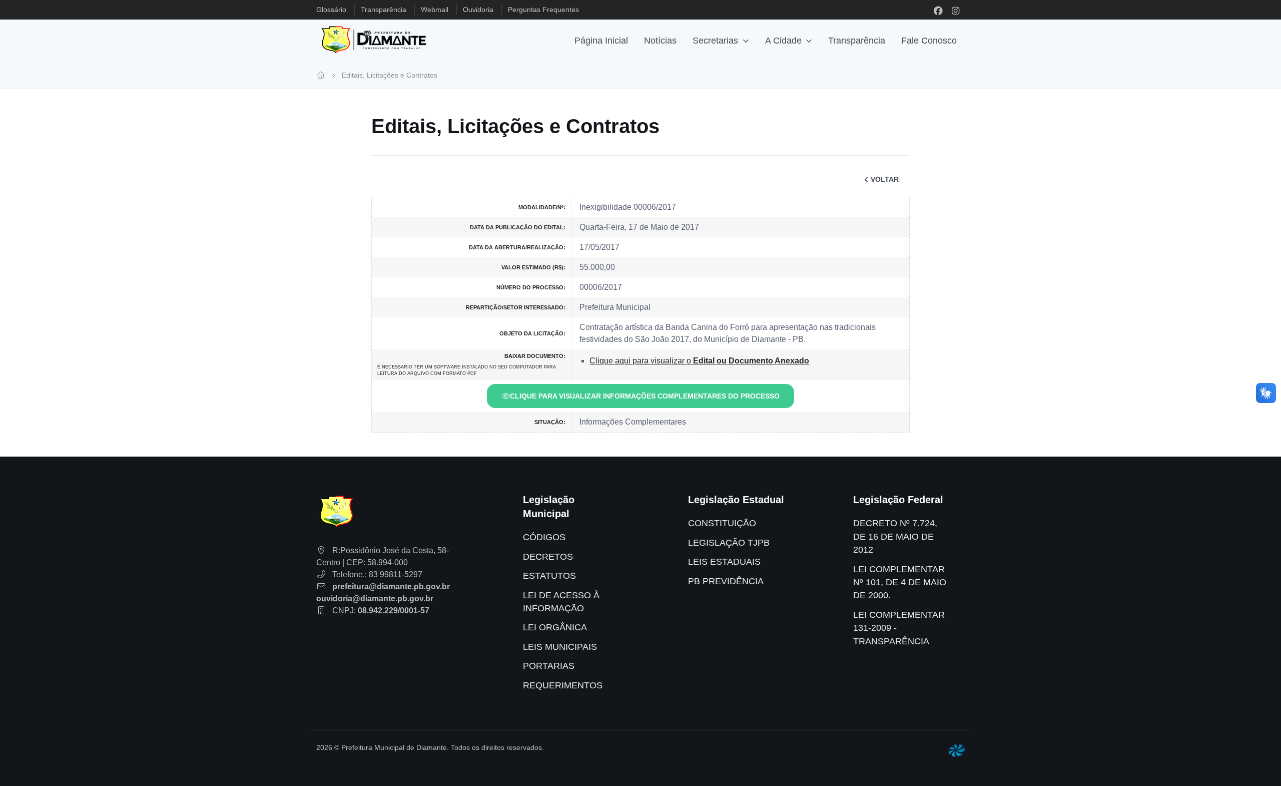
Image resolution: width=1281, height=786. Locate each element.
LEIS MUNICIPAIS (560, 647)
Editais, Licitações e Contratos (389, 75)
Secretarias (715, 41)
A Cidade (783, 41)
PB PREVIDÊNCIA (726, 581)
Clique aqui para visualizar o (699, 360)
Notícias (660, 41)
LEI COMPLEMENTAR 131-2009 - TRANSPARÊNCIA (899, 628)
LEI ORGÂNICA (555, 627)
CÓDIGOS (544, 537)
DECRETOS (548, 557)
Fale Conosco (929, 41)
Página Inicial (601, 41)
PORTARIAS (548, 666)
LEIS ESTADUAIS (724, 562)
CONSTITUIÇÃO (722, 523)
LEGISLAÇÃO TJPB (729, 543)
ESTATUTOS (549, 576)
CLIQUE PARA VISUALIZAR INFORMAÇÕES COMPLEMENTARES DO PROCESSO (645, 396)
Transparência (856, 41)
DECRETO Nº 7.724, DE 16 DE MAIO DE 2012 (895, 536)
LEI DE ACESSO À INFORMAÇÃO (561, 601)
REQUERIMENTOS (562, 685)
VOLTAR (885, 179)
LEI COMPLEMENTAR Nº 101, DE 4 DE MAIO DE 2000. (899, 582)
